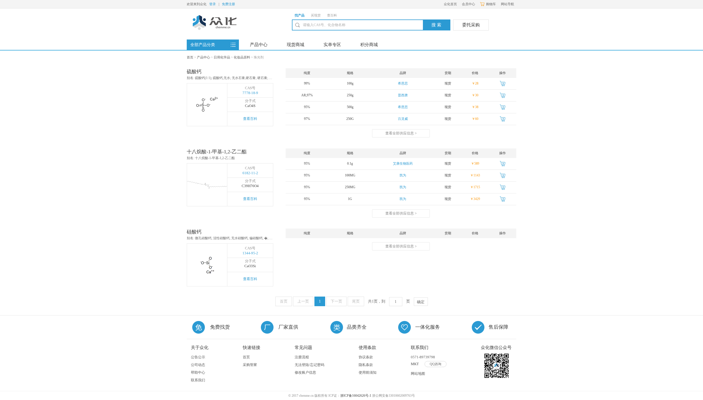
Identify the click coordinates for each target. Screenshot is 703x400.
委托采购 (471, 24)
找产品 (300, 15)
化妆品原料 (242, 57)
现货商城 (295, 44)
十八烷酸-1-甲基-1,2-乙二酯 (217, 151)
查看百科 (250, 119)
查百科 (332, 15)
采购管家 (250, 365)
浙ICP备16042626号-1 (355, 396)
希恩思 (403, 83)
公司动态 (198, 365)
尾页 (356, 301)
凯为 (403, 175)
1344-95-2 (250, 253)
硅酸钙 (194, 232)
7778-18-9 (250, 93)
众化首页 (450, 4)
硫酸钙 (194, 71)
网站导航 (507, 4)
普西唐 (403, 95)
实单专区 (332, 44)
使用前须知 (367, 372)
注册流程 (302, 357)
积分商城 (369, 44)
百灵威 (403, 119)
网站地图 (418, 373)
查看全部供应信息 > (401, 133)
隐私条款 (366, 365)
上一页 (303, 301)
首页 (190, 57)
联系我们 (198, 380)
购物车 (491, 4)
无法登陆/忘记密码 (309, 365)
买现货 (316, 15)
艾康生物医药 (403, 163)
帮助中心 (198, 372)
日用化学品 (222, 57)
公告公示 (198, 357)
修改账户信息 (305, 372)
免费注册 (228, 4)
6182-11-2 (250, 173)
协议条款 (366, 357)
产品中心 (258, 44)
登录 (212, 4)
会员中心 (468, 4)
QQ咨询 (435, 364)
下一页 (336, 301)
